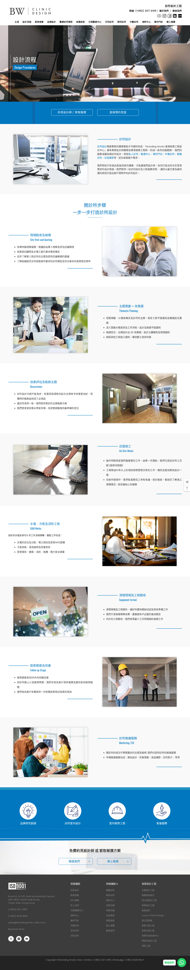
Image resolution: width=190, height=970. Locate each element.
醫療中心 (145, 154)
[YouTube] (27, 939)
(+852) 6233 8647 (18, 916)
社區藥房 (109, 158)
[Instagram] (19, 939)
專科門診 (158, 154)
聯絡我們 (177, 10)
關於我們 (164, 10)
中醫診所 (170, 154)
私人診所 (133, 154)
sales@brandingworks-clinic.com (27, 922)
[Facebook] (11, 939)
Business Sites (16, 929)
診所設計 (102, 146)
